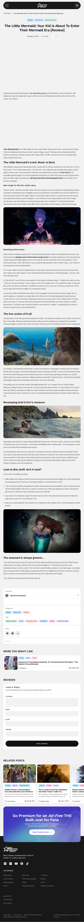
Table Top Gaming (47, 886)
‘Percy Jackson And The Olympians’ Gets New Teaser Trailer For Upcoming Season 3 (53, 791)
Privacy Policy (17, 915)
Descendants (24, 785)
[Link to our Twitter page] (5, 863)
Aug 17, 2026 (64, 801)
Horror (43, 882)
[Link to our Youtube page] (16, 863)
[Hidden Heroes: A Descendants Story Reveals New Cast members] (19, 773)
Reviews (26, 612)
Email (8, 719)
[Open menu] (77, 5)
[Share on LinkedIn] (18, 633)
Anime (21, 658)
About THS (7, 896)
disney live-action (31, 621)
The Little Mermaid (10, 149)
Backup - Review (51, 20)
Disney (30, 20)
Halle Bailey (43, 621)
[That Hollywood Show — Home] (42, 5)
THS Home (7, 13)
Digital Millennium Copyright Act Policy (15, 917)
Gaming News (8, 882)
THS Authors (8, 900)
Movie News (39, 20)
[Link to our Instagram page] (10, 863)
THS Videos (7, 903)
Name (8, 709)
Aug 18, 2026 (31, 801)
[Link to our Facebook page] (22, 863)
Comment (9, 696)
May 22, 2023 (34, 36)
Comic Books (8, 879)
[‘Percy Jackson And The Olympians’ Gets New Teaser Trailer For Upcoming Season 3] (53, 773)
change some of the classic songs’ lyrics (32, 257)
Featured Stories (28, 886)
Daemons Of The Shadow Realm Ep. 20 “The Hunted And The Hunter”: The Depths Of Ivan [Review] (48, 663)
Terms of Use (7, 915)
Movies (15, 785)
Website (8, 729)
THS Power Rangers (29, 879)
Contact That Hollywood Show (33, 915)
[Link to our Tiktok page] (27, 863)
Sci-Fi (5, 886)
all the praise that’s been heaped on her (46, 178)
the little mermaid (62, 621)
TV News (44, 875)
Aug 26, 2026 (75, 668)
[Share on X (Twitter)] (12, 633)
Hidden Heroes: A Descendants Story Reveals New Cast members (19, 791)
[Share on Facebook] (7, 633)
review (52, 621)
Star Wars (25, 875)
